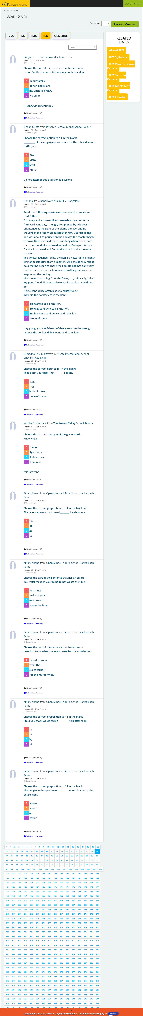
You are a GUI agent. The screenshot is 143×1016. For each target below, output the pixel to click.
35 (77, 851)
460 (67, 967)
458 (55, 967)
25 (27, 851)
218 (55, 900)
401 (97, 950)
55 (82, 856)
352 (91, 936)
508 (67, 981)
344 (43, 936)
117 (25, 874)
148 (19, 882)
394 (55, 950)
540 (67, 990)
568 (43, 999)
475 (61, 972)
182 (31, 891)
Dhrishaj (29, 201)
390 (31, 950)
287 (85, 918)
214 (31, 900)
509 (73, 981)
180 (19, 891)
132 (19, 878)
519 (37, 985)
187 (61, 891)
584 (43, 1003)
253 (73, 909)
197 (25, 896)
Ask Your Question (125, 24)
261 (25, 914)
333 (73, 932)
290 (7, 923)
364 (67, 941)
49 (52, 856)
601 (49, 1008)
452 (19, 967)
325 (25, 932)
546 (7, 994)
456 (43, 967)
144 (91, 878)
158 (79, 882)
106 (58, 869)
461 (73, 967)
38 (92, 851)
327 (37, 932)
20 (98, 847)
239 (85, 905)
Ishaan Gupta (31, 127)
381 (73, 945)
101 (28, 869)
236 (67, 905)
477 (73, 972)
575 (85, 999)
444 (67, 963)
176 (91, 887)
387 (13, 950)
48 (47, 856)
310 (31, 927)
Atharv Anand (31, 493)
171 (61, 887)
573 (73, 999)
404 (19, 954)
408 (43, 954)
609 (97, 1008)
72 (72, 860)
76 (92, 860)
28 (42, 851)
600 (43, 1008)
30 (52, 851)
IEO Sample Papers (116, 77)
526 (79, 985)
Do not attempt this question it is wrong (58, 158)
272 (91, 914)
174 (79, 887)
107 (64, 869)
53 (72, 856)
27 (37, 851)
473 (49, 972)
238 (79, 905)
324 (19, 932)
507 (61, 981)
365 (73, 941)
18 (88, 847)
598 (31, 1008)
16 (78, 847)
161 (97, 882)
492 (67, 976)
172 (67, 887)
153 (49, 882)
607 (85, 1008)
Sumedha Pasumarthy (37, 354)
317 (73, 927)
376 (43, 945)
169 (49, 887)
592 (91, 1003)
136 (43, 878)
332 (67, 932)
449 (97, 963)
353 (97, 936)
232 (43, 905)
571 (61, 999)
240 (91, 905)
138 (55, 878)
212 (19, 900)
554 (55, 994)
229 (25, 905)
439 (37, 963)
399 (85, 950)
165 (25, 887)
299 (61, 923)
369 (97, 941)
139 (61, 878)
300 (67, 923)
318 (79, 927)
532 (19, 990)
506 (55, 981)
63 (27, 860)
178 (7, 891)
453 (25, 967)
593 (97, 1003)
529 (97, 985)
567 (37, 999)
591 (85, 1003)
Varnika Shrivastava (35, 423)
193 (97, 891)
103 (40, 869)
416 (91, 954)
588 (67, 1003)
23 (17, 851)
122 (55, 874)
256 (91, 909)
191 (85, 891)
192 (91, 891)
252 (67, 909)
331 (61, 932)
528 (91, 985)
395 (61, 950)
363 (61, 941)
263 (37, 914)
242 (7, 909)
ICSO (11, 36)
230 (31, 905)
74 (82, 860)
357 (25, 941)
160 (91, 882)
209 (97, 896)
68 (52, 860)
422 (31, 958)
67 (47, 860)
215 (37, 900)
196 (19, 896)
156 (67, 882)
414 (79, 954)
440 (43, 963)
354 (7, 941)
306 (7, 927)
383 (85, 945)
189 (73, 891)
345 (49, 936)
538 (55, 990)
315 (61, 927)
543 (85, 990)
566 (31, 999)
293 (25, 923)
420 (19, 958)
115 (13, 874)
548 (19, 994)
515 (13, 985)
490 (55, 976)
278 (31, 918)
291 (13, 923)
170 (55, 887)
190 (79, 891)
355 (13, 941)
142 (79, 878)
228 (19, 905)
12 (58, 847)
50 (57, 856)
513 (97, 981)
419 (13, 958)
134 (31, 878)
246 (31, 909)
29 (47, 851)
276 (19, 918)
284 (67, 918)
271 (85, 914)
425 (49, 958)
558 (79, 994)
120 (43, 874)
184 (43, 891)
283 (61, 918)
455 (37, 967)
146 (7, 882)
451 (13, 967)
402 (7, 954)
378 (55, 945)
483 (13, 976)
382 (79, 945)
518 (31, 985)
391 (37, 950)
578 (7, 1003)
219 (61, 900)
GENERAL (61, 36)
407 (37, 954)
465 (97, 967)
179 (13, 891)
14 (68, 847)
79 (12, 865)
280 (43, 918)
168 (43, 887)
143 (85, 878)
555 (61, 994)
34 (72, 851)
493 (73, 976)
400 (91, 950)
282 (55, 918)
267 (61, 914)
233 (49, 905)
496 (91, 976)
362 (55, 941)
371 (13, 945)
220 (67, 900)
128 (91, 874)
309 (25, 927)
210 (7, 900)
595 (13, 1008)
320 (91, 927)
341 (25, 936)
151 (37, 882)
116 (19, 874)
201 (49, 896)
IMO (34, 36)
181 (25, 891)
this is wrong (53, 453)
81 (22, 865)
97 (7, 869)
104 (46, 869)
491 (61, 976)
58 (97, 856)
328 (43, 932)
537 (49, 990)
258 (7, 914)
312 (43, 927)
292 (19, 923)
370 (7, 945)
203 (61, 896)
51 (62, 856)
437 (25, 963)
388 (19, 950)
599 (37, 1008)
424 (43, 958)
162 (7, 887)
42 (17, 856)
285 (73, 918)
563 (13, 999)
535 (37, 990)
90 (67, 865)
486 (31, 976)
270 (79, 914)
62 (22, 860)
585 (49, 1003)
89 (62, 865)
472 (43, 972)
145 (97, 878)
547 (13, 994)
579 (13, 1003)
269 (73, 914)
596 (19, 1008)
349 (73, 936)
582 (31, 1003)
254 (79, 909)
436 (19, 963)
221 (73, 900)
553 (49, 994)
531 (13, 990)
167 (37, 887)
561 (97, 994)
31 (57, 851)
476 (67, 972)
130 (7, 878)
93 (82, 865)
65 (37, 860)
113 (100, 869)
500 (19, 981)
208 (91, 896)
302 (79, 923)
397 (73, 950)
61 (17, 860)
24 (22, 851)
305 (97, 923)
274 (7, 918)
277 (25, 918)
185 (49, 891)
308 (19, 927)
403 (13, 954)
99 (17, 869)
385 (97, 945)
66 (42, 860)
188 (67, 891)
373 (25, 945)
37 (87, 851)
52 (67, 856)
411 (61, 954)
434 (7, 963)
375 (37, 945)
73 (77, 860)
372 (19, 945)
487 (37, 976)
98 (12, 869)
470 (31, 972)
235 (61, 905)
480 (91, 972)
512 (91, 981)
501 (25, 981)
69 (57, 860)
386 (7, 950)
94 (87, 865)
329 (49, 932)
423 (37, 958)
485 (25, 976)
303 (85, 923)
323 (13, 932)
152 (43, 882)
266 (55, 914)
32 (62, 851)
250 (55, 909)
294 (31, 923)
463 (85, 967)
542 (79, 990)
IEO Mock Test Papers (118, 88)
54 (77, 856)
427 (61, 958)
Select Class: (95, 23)
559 (85, 994)
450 (7, 967)
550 (31, 994)
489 (49, 976)
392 (43, 950)
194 (7, 896)
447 (85, 963)
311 (37, 927)
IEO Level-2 (117, 97)
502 (31, 981)
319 (85, 927)
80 (17, 865)
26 (32, 851)
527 (85, 985)
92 (77, 865)
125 (73, 874)
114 (7, 874)
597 (25, 1008)
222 (79, 900)
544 (91, 990)
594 (7, 1008)
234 (55, 905)
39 (97, 851)
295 (37, 923)
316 (67, 927)
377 (49, 945)
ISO (22, 36)
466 (7, 972)
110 (82, 869)
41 (12, 856)
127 (85, 874)
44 (27, 856)
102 (34, 869)
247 (37, 909)
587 (61, 1003)
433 (97, 958)
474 (55, 972)
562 (7, 999)
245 (25, 909)
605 (73, 1008)
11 (53, 847)
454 (31, 967)
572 (67, 999)
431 (85, 958)
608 (91, 1008)
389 (25, 950)
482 (7, 976)
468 (19, 972)
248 (43, 909)
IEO (45, 36)
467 (13, 972)
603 (61, 1008)
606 (79, 1008)
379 (61, 945)
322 (7, 932)
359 (37, 941)
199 (37, 896)
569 (49, 999)
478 (79, 972)
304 (91, 923)
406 (31, 954)
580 (19, 1003)
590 (79, 1003)
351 (85, 936)
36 (82, 851)
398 (79, 950)
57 (92, 856)
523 (61, 985)
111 (88, 869)
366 (79, 941)
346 (55, 936)
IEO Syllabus (118, 57)
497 (97, 976)
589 (73, 1003)
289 (97, 918)
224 (91, 900)
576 (91, 999)
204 (67, 896)
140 (67, 878)
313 (49, 927)
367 (85, 941)
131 (13, 878)
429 (73, 958)
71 (67, 860)
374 (31, 945)
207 (85, 896)
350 (79, 936)
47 (42, 856)
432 (91, 958)
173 (73, 887)
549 (25, 994)
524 (67, 985)
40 (7, 856)
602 (55, 1008)
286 (79, 918)
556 (67, 994)
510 (79, 981)
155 (61, 882)
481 (97, 972)
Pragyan (28, 57)
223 (85, 900)
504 (43, 981)
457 (49, 967)
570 (55, 999)
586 (55, 1003)
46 (37, 856)
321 (97, 927)
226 (7, 905)
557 (73, 994)
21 (7, 851)
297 (49, 923)
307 (13, 927)
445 (73, 963)
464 (91, 967)
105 (52, 869)
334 (79, 932)
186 (55, 891)
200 (43, 896)
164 (19, 887)
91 (72, 865)
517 (25, 985)
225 (97, 900)
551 (37, 994)
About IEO (116, 50)
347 (61, 936)
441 (49, 963)
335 (85, 932)
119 (37, 874)
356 (19, 941)
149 (25, 882)
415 (85, 954)
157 (73, 882)
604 (67, 1008)
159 (85, 882)
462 (79, 967)
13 (63, 847)
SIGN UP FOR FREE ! (133, 4)
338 (7, 936)
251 (61, 909)
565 (25, 999)
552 (43, 994)
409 (49, 954)
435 (13, 963)
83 (32, 865)
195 (13, 896)
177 (97, 887)
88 (57, 865)
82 (27, 865)
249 (49, 909)
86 (47, 865)
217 (49, 900)
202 (55, 896)
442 (55, 963)
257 (97, 909)
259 (13, 914)
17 (83, 847)
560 (91, 994)
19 (93, 847)
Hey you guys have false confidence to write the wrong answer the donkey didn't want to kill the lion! (59, 272)
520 (43, 985)
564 (19, 999)
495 (85, 976)
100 (22, 869)
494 (79, 976)
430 (79, 958)
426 (55, 958)
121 (49, 874)
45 (32, 856)
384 (91, 945)
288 (91, 918)
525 (73, 985)
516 (19, 985)
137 (49, 878)
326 (31, 932)
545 (97, 990)
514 (7, 985)
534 (31, 990)
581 (25, 1003)
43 (22, 856)
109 (76, 869)
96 (97, 865)
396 (67, 950)
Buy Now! (113, 1014)
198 (31, 896)
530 (7, 990)
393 (49, 950)
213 (25, 900)
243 (13, 909)
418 (7, 958)
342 (31, 936)
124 (67, 874)
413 (73, 954)
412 (67, 954)
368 (91, 941)
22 (12, 851)
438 (31, 963)
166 (31, 887)
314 (55, 927)
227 (13, 905)
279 (37, 918)
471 (37, 972)
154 (55, 882)
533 (25, 990)
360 (43, 941)
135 (37, 878)
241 (97, 905)
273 (97, 914)
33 (67, 851)
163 (13, 887)
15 (73, 847)
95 (92, 865)
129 (97, 874)
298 (55, 923)
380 (67, 945)
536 (43, 990)
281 (49, 918)
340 (19, 936)
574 (79, 999)
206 (79, 896)
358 (31, 941)
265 (49, 914)
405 (25, 954)
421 (25, 958)
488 (43, 976)
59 (7, 860)
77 (97, 860)
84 (37, 865)
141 (73, 878)
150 (31, 882)
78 (7, 865)
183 (37, 891)
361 (49, 941)
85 (42, 865)
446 (79, 963)
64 (32, 860)
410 (55, 954)
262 (31, 914)
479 (85, 972)
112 (94, 869)
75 (87, 860)
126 (79, 874)
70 (62, 860)
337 (97, 932)
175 (85, 887)
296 (43, 923)
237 (73, 905)
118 (31, 874)
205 (73, 896)
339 (13, 936)
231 (37, 905)
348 (67, 936)
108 (70, 869)
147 (13, 882)
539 (61, 990)
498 (7, 981)
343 (37, 936)
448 (91, 963)
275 (13, 918)
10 (48, 847)
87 (52, 865)
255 (85, 909)
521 (49, 985)
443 (61, 963)
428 (67, 958)
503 (37, 981)
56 (87, 856)
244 (19, 909)
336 (91, 932)
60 (12, 860)
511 (85, 981)
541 (73, 990)
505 (49, 981)
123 (61, 874)
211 (13, 900)
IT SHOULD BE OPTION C (54, 86)
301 (73, 923)
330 (55, 932)
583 (37, 1003)
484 (19, 976)
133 (25, 878)
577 (97, 999)
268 (67, 914)
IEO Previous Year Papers (121, 66)
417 (97, 954)
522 (55, 985)
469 (25, 972)
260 (19, 914)
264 (43, 914)
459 (61, 967)
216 (43, 900)
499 (13, 981)
